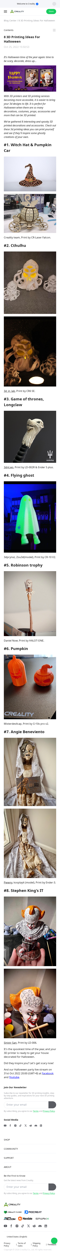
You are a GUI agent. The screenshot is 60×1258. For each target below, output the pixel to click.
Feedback (52, 1244)
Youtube (14, 1077)
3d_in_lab (9, 391)
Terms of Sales (22, 1244)
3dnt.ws (8, 467)
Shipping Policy (36, 1244)
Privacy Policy (49, 1111)
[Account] (42, 11)
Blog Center (10, 20)
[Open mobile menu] (6, 11)
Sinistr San (10, 1042)
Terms (36, 1111)
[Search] (35, 11)
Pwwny (8, 882)
